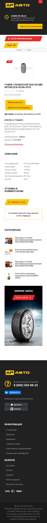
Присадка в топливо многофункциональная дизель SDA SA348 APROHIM (28, 240)
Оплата (9, 470)
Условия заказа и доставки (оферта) (24, 511)
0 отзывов (20, 91)
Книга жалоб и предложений (18, 449)
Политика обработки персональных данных (23, 509)
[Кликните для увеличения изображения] (23, 68)
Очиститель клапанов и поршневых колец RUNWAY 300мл (26, 276)
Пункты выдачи (13, 480)
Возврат (9, 475)
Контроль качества (14, 484)
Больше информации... (14, 144)
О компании (11, 430)
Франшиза (10, 439)
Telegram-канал (13, 444)
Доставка (10, 466)
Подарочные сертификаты (17, 453)
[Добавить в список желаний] (23, 95)
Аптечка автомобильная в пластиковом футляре (26, 251)
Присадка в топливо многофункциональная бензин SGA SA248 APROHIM (28, 264)
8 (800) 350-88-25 (18, 16)
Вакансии (10, 434)
